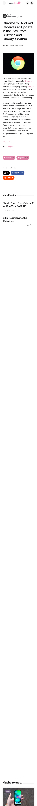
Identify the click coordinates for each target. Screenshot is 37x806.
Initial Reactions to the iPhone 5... (15, 219)
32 (8, 45)
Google (31, 86)
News (8, 791)
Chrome (28, 81)
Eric (10, 15)
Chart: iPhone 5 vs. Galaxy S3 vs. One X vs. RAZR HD (18, 205)
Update (23, 158)
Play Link (6, 141)
